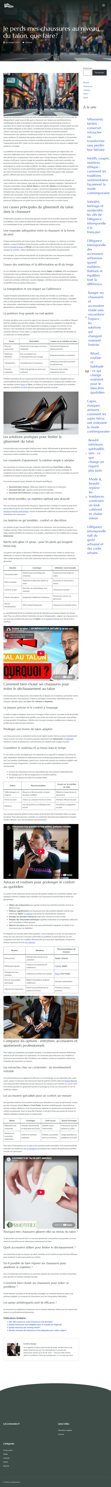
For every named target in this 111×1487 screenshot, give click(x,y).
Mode (85, 94)
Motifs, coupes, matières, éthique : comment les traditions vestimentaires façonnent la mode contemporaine (98, 175)
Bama (57, 974)
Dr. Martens (30, 942)
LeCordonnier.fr (11, 1423)
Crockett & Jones (16, 247)
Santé (85, 97)
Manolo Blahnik (70, 1081)
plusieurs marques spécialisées (16, 511)
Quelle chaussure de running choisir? (24, 1327)
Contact (61, 1434)
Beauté (86, 82)
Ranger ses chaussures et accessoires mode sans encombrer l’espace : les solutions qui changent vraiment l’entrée (96, 319)
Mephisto (69, 739)
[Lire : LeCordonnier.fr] (8, 5)
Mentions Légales (65, 1430)
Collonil (49, 619)
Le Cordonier (32, 1148)
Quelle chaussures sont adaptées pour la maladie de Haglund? (35, 1324)
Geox (23, 384)
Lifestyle (28, 42)
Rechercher (87, 68)
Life (4, 1458)
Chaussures (88, 86)
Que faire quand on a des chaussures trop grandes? (31, 1322)
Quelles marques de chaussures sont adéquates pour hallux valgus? (37, 1330)
